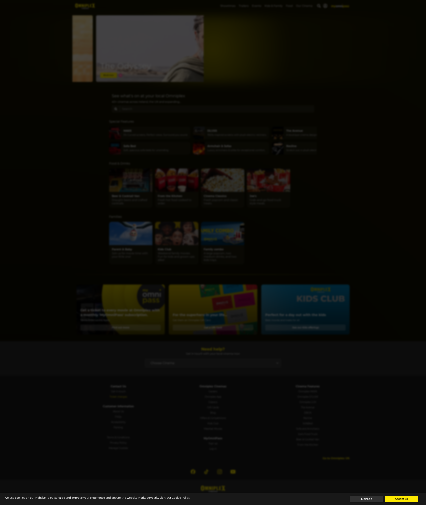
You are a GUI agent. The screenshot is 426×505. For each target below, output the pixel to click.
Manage (366, 499)
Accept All (401, 499)
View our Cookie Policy (174, 497)
